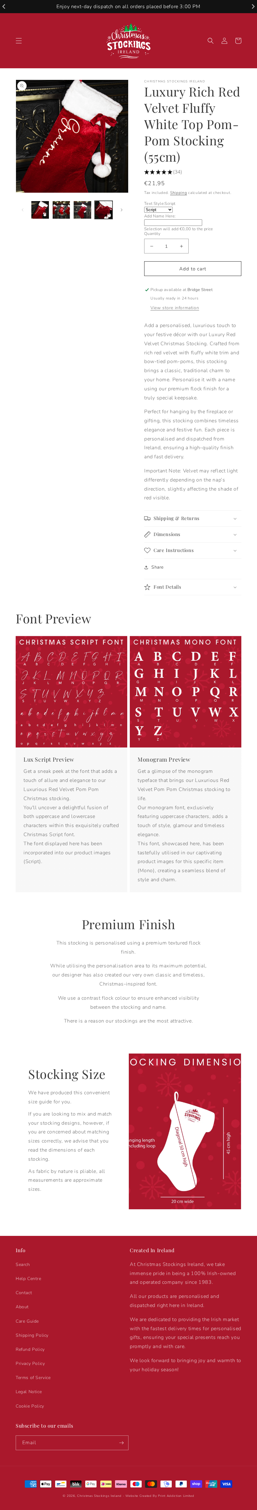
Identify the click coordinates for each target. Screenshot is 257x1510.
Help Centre (28, 1279)
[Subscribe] (121, 1442)
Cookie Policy (30, 1406)
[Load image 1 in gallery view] (40, 210)
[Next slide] (253, 7)
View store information (174, 308)
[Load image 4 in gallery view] (104, 210)
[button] (19, 41)
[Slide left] (22, 210)
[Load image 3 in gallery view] (82, 210)
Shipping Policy (32, 1335)
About (22, 1307)
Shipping (178, 192)
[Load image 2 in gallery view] (61, 210)
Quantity (152, 234)
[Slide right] (121, 210)
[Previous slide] (4, 7)
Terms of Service (33, 1378)
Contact (24, 1293)
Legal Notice (29, 1392)
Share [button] (157, 567)
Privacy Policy (30, 1364)
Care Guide (27, 1321)
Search (23, 1265)
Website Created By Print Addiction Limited (159, 1496)
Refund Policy (30, 1349)
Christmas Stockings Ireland (99, 1496)
